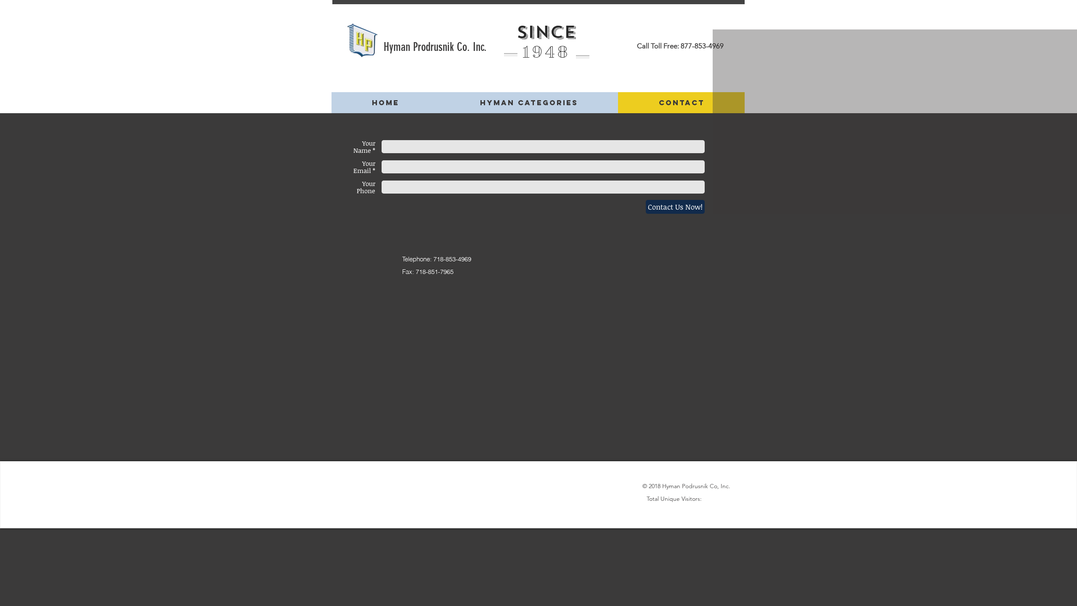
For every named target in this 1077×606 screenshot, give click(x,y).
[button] (528, 102)
